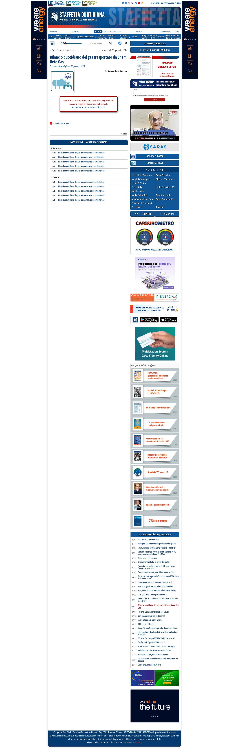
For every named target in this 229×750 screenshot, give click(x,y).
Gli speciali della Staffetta (143, 365)
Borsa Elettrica (163, 175)
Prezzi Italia (136, 187)
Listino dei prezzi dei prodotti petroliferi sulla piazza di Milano (158, 633)
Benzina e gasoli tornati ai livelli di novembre (155, 586)
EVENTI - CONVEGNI (142, 214)
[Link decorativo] (144, 65)
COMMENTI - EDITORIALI (155, 43)
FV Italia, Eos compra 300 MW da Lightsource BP (156, 638)
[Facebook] (136, 3)
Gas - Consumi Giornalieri (63, 50)
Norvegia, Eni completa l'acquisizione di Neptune (157, 544)
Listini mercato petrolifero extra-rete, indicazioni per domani (158, 660)
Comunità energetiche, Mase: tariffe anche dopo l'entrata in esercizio (156, 567)
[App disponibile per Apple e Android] (155, 320)
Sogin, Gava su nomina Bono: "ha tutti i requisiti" (157, 548)
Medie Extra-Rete (139, 195)
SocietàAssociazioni (58, 36)
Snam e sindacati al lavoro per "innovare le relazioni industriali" (158, 599)
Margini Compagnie (140, 179)
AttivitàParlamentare (102, 36)
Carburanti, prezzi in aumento (149, 665)
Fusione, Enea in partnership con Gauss (153, 612)
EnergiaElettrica (144, 36)
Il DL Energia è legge (145, 624)
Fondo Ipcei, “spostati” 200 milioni (151, 642)
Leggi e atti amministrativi (85, 36)
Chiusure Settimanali (141, 203)
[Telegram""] (126, 3)
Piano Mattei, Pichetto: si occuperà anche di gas (156, 646)
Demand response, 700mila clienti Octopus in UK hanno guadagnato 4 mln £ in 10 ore (157, 553)
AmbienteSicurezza (176, 36)
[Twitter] (132, 3)
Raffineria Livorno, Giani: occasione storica (154, 650)
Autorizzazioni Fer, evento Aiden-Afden (153, 654)
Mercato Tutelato (164, 179)
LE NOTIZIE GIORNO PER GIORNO (155, 50)
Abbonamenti (164, 31)
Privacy (138, 742)
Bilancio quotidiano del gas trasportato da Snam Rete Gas (81, 152)
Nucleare (161, 36)
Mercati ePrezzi (111, 36)
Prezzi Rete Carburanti (142, 175)
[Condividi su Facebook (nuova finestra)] (120, 43)
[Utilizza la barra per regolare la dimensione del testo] (62, 43)
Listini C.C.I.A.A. (138, 183)
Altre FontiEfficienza (168, 36)
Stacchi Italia (137, 191)
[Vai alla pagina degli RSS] (142, 3)
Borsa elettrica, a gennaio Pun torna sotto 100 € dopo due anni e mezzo (158, 577)
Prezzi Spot (136, 207)
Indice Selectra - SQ (165, 187)
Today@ (160, 207)
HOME (51, 36)
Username (53, 32)
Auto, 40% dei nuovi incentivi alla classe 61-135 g (157, 590)
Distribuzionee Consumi (123, 36)
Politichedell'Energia (68, 36)
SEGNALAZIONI (167, 214)
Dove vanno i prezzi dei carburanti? (151, 616)
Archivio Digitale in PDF (167, 68)
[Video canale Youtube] (139, 3)
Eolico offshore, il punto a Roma (150, 620)
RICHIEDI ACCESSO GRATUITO (166, 3)
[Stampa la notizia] (52, 43)
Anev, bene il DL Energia (147, 558)
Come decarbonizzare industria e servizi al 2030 (156, 572)
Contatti (176, 31)
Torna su (123, 133)
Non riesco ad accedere (111, 31)
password (75, 32)
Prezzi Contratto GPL (165, 199)
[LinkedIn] (123, 3)
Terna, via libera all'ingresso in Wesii (152, 595)
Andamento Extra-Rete (142, 199)
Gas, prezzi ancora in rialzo (148, 539)
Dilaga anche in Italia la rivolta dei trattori (154, 562)
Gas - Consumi (163, 195)
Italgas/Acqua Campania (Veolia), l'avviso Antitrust (157, 628)
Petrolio (134, 36)
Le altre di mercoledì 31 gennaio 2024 (154, 534)
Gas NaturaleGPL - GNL (152, 36)
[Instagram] (129, 3)
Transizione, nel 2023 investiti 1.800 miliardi (155, 582)
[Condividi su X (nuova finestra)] (126, 43)
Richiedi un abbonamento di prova (88, 107)
